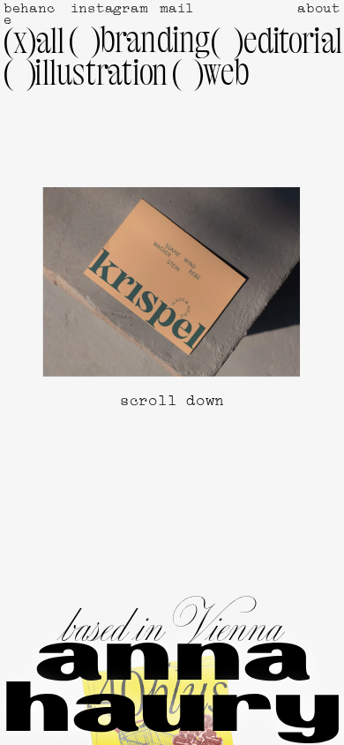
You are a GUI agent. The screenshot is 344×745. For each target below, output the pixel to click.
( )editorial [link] (276, 43)
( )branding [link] (140, 42)
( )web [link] (211, 75)
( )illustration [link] (86, 75)
